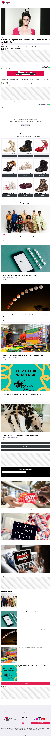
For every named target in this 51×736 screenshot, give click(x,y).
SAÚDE (38, 711)
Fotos (3, 44)
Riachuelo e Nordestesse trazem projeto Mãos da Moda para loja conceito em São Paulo (24, 236)
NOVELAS (27, 711)
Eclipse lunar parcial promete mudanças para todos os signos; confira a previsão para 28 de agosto (25, 315)
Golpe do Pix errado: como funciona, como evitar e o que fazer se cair (20, 275)
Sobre (22, 719)
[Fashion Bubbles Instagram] (25, 73)
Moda (2, 37)
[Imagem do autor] (2, 64)
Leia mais (5, 240)
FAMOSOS (22, 711)
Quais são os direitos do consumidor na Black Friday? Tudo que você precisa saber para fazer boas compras (17, 541)
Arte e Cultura (5, 353)
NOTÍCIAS (18, 711)
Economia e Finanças (6, 273)
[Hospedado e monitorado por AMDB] (26, 735)
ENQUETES (13, 711)
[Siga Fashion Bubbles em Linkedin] (27, 125)
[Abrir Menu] (48, 2)
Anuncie (22, 722)
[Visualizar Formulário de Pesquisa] (45, 2)
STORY (25, 712)
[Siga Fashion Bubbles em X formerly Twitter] (24, 125)
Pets (3, 433)
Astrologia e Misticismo (7, 313)
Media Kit (23, 720)
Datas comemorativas (6, 393)
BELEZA (34, 711)
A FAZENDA (8, 711)
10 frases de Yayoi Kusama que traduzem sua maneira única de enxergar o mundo (23, 355)
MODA (31, 711)
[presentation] (25, 219)
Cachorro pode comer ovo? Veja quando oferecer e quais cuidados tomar (21, 435)
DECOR (41, 711)
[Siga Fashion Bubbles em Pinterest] (29, 125)
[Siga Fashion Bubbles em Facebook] (22, 125)
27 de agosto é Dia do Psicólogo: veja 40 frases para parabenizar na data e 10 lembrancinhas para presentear (22, 395)
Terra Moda (19, 101)
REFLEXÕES (45, 711)
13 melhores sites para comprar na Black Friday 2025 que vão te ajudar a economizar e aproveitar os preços (17, 573)
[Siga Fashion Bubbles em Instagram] (25, 125)
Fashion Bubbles (7, 64)
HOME (4, 711)
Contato (22, 723)
